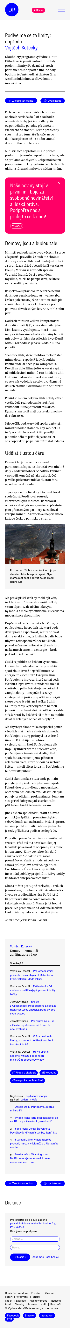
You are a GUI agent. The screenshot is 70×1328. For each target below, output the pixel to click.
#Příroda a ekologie (24, 1072)
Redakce (36, 1293)
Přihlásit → (20, 1257)
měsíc (33, 1099)
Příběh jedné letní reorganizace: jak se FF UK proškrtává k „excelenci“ (34, 1119)
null (43, 1304)
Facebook (13, 1315)
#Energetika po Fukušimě (27, 1080)
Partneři (55, 1304)
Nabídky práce (38, 1300)
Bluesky (19, 1304)
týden (24, 1099)
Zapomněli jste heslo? (45, 1257)
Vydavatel (22, 1296)
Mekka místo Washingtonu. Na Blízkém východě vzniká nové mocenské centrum (30, 1158)
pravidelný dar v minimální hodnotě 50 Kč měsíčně (33, 1225)
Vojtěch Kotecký (21, 47)
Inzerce (32, 1304)
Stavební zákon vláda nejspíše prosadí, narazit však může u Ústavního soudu (34, 1143)
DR (11, 9)
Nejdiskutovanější (36, 1096)
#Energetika (48, 1072)
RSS (9, 1319)
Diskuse (21, 1300)
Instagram (47, 1315)
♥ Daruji (38, 10)
